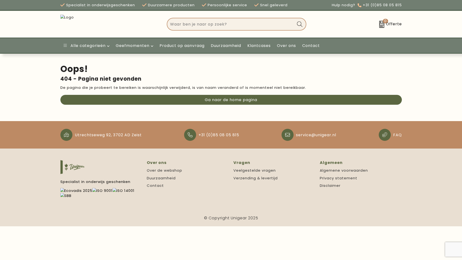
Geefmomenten (132, 45)
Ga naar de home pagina (231, 100)
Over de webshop (164, 170)
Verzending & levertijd (255, 178)
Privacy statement (338, 178)
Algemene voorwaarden (344, 170)
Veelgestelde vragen (254, 170)
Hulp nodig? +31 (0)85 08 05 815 (367, 4)
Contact (155, 185)
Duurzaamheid (161, 178)
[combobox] (231, 24)
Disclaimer (330, 185)
